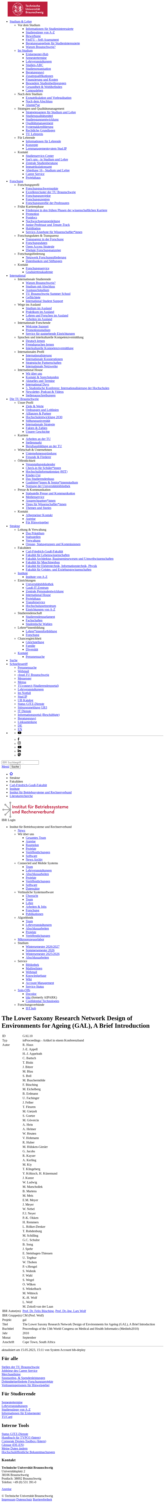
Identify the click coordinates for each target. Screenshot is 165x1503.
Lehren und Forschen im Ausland (47, 315)
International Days (37, 384)
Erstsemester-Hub (37, 54)
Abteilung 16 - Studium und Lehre (48, 170)
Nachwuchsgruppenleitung (43, 221)
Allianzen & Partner (38, 413)
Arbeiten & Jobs (36, 906)
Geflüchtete (33, 297)
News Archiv (34, 859)
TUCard (7, 1417)
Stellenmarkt (34, 442)
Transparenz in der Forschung (45, 239)
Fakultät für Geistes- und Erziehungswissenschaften (58, 569)
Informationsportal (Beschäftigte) (39, 714)
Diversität (32, 649)
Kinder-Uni (33, 475)
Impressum (8, 1499)
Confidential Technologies (42, 1001)
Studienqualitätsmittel (39, 116)
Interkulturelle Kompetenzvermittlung (49, 348)
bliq (28, 997)
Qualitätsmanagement (39, 123)
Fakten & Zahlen (36, 428)
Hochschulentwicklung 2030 (44, 417)
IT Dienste (24, 711)
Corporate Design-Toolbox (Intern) (24, 1441)
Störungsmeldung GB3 (32, 707)
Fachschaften (34, 620)
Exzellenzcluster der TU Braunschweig (51, 192)
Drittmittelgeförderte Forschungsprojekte (27, 1381)
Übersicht (32, 895)
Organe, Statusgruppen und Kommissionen (53, 544)
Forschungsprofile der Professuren (47, 203)
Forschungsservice (37, 268)
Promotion (32, 214)
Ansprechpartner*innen (41, 500)
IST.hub (31, 1008)
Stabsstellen (33, 537)
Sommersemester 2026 (40, 950)
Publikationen (34, 914)
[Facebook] (18, 739)
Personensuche (35, 656)
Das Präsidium (35, 533)
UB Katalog (25, 700)
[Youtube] (19, 747)
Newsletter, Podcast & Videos (45, 391)
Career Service (35, 174)
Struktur (15, 526)
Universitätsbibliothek (40, 584)
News (21, 830)
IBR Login (8, 820)
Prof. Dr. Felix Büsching (38, 1311)
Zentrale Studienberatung (42, 163)
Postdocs (31, 217)
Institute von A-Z (36, 576)
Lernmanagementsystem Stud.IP (46, 148)
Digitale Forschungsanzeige (43, 250)
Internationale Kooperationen (44, 359)
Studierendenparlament (40, 616)
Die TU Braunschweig (24, 399)
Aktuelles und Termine (40, 381)
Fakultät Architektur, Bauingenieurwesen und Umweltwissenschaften (69, 558)
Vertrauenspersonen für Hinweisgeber (26, 1385)
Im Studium (25, 50)
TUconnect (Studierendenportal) (38, 685)
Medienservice (35, 497)
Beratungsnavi (35, 72)
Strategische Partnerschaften (43, 362)
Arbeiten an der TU (38, 439)
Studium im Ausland (39, 308)
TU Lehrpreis (34, 134)
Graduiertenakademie (39, 272)
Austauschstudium (37, 290)
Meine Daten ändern (15, 1448)
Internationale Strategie (40, 424)
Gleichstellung (35, 642)
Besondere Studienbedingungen (46, 83)
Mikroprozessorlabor (31, 939)
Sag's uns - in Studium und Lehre (47, 159)
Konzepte (32, 145)
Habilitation (33, 228)
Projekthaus (33, 177)
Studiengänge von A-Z (40, 32)
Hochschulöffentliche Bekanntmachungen (28, 1452)
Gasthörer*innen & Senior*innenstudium (52, 482)
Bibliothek (32, 964)
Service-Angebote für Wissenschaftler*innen (54, 232)
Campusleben (34, 90)
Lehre (29, 903)
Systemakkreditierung (39, 126)
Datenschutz (24, 1499)
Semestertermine (36, 57)
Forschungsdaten (36, 243)
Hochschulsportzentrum (41, 606)
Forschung (16, 181)
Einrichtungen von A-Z (40, 609)
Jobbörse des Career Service (19, 1370)
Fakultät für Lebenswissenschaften (48, 555)
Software (31, 856)
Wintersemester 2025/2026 (43, 954)
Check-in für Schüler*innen (43, 468)
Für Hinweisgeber (37, 522)
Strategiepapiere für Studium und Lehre (51, 112)
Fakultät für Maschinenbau (43, 562)
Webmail (23, 671)
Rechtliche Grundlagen (40, 130)
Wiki (29, 979)
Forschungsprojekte (38, 195)
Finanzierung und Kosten (42, 79)
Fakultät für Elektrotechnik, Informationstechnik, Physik (61, 566)
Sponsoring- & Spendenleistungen (23, 1378)
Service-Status (35, 986)
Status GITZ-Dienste (31, 704)
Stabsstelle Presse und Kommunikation (50, 493)
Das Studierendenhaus (40, 479)
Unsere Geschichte (38, 431)
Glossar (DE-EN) (13, 1445)
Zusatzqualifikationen (39, 76)
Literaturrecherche (21, 796)
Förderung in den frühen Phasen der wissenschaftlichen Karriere (66, 210)
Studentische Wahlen (39, 624)
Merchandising (11, 1374)
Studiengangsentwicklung (42, 119)
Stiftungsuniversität (38, 420)
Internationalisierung (39, 355)
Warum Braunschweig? (41, 47)
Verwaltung (33, 540)
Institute (23, 573)
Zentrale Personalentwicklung (45, 591)
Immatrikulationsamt (39, 166)
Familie (30, 645)
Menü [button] (5, 766)
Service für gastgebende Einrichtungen (50, 333)
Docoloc (31, 993)
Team (29, 866)
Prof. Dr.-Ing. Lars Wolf (70, 1311)
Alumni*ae (33, 105)
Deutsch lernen (35, 341)
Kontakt (23, 653)
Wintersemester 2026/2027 (43, 946)
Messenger (24, 678)
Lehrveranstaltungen (39, 61)
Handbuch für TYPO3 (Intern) (21, 1437)
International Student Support (44, 301)
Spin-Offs (24, 990)
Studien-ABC (34, 65)
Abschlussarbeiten (37, 874)
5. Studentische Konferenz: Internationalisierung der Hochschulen (67, 388)
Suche (14, 660)
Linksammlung (27, 722)
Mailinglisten (34, 968)
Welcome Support (37, 326)
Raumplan (32, 845)
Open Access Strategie (40, 246)
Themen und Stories (38, 508)
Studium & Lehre (21, 21)
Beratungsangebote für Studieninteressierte (53, 43)
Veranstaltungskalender (40, 464)
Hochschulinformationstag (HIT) (46, 471)
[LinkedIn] (19, 751)
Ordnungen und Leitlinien (42, 410)
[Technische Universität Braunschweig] (28, 15)
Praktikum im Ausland (40, 312)
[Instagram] (19, 743)
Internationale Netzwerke (42, 366)
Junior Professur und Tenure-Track (48, 224)
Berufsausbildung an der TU (44, 446)
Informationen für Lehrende (43, 141)
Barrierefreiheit (42, 1499)
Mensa (22, 682)
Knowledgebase (36, 975)
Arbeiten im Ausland (39, 319)
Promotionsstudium (38, 330)
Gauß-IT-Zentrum (37, 587)
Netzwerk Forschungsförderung (46, 257)
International (18, 275)
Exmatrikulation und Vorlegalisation (48, 97)
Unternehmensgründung (41, 453)
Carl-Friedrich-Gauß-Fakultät (44, 551)
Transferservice (35, 602)
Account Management (40, 983)
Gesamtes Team (36, 837)
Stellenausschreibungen (41, 395)
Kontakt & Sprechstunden (42, 377)
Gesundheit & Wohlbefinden (44, 87)
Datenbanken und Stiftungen (44, 261)
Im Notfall (24, 693)
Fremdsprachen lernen (40, 344)
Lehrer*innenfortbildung (41, 631)
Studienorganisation (38, 68)
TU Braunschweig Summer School (48, 293)
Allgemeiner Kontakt (39, 515)
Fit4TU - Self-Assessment (42, 39)
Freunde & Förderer (38, 457)
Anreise (31, 518)
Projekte (31, 848)
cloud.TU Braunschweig (33, 674)
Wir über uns (34, 373)
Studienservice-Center (40, 155)
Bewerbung (33, 36)
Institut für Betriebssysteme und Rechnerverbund (41, 792)
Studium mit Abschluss (40, 286)
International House (38, 595)
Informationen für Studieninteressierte (49, 28)
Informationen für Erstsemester (21, 1413)
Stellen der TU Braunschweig (20, 1367)
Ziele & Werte (35, 406)
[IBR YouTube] (19, 733)
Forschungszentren (38, 199)
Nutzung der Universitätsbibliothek (48, 486)
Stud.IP (22, 696)
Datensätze (33, 888)
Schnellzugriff (19, 664)
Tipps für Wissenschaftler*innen (46, 504)
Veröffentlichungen (38, 852)
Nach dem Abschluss (39, 101)
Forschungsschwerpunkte (42, 188)
